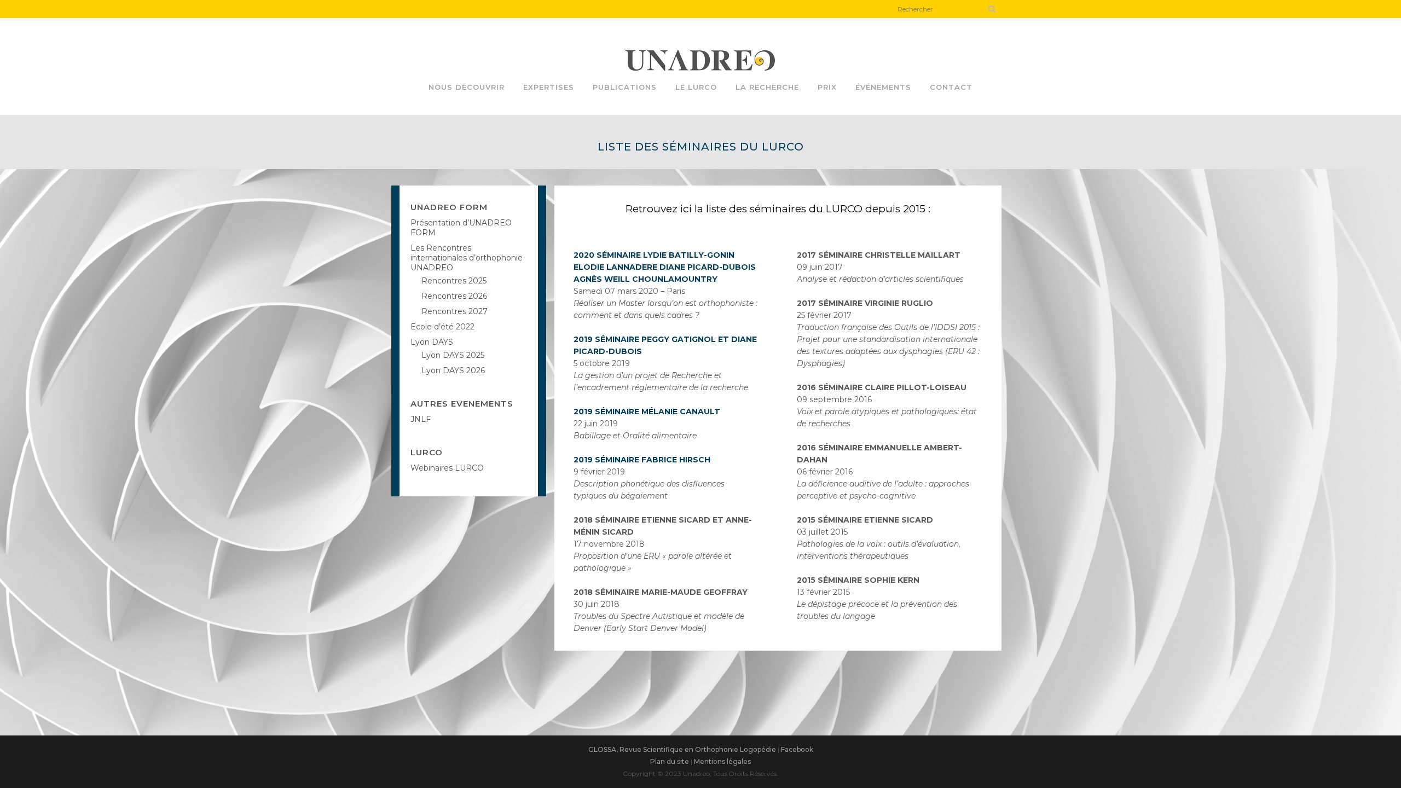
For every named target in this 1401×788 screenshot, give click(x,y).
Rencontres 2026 (454, 296)
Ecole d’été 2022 (442, 327)
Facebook (797, 749)
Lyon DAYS (431, 342)
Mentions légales (722, 761)
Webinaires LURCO (447, 468)
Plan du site (669, 761)
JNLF (420, 419)
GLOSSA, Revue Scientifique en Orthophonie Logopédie (682, 749)
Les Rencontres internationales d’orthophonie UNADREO (466, 258)
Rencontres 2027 (454, 311)
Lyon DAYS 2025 (452, 355)
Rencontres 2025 (454, 281)
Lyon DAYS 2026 (453, 370)
